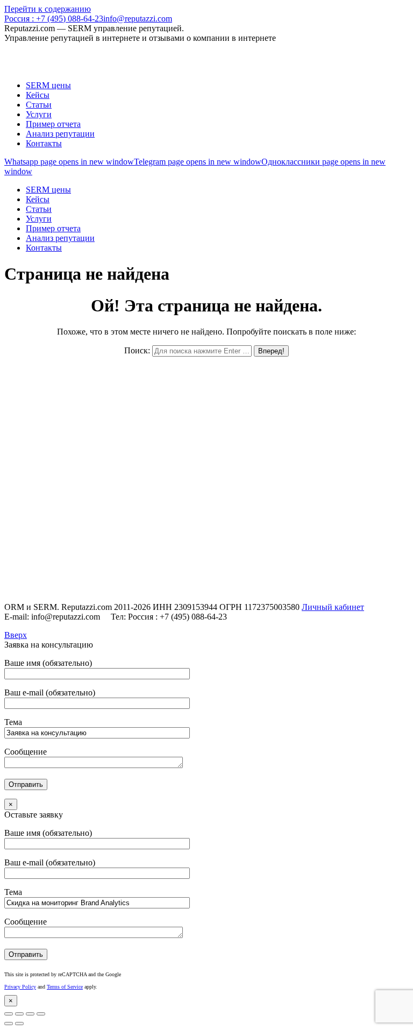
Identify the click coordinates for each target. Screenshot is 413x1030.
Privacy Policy (20, 987)
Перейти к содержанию (47, 8)
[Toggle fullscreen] (30, 1013)
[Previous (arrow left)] (8, 1023)
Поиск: (137, 350)
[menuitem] (48, 85)
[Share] (19, 1013)
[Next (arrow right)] (19, 1023)
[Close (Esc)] (8, 1013)
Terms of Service (65, 987)
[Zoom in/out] (41, 1013)
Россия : (53, 18)
